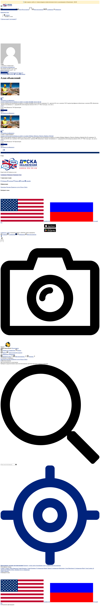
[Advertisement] (50, 32)
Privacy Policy (24, 187)
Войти (4, 352)
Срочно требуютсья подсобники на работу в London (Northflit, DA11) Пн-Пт (21, 101)
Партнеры (3, 187)
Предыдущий (5, 19)
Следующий (12, 19)
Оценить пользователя (8, 67)
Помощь (31, 356)
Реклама (8, 187)
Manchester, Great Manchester (70, 568)
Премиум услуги (15, 187)
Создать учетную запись (25, 152)
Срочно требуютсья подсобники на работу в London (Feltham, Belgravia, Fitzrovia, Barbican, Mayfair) (27, 136)
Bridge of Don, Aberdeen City (18, 569)
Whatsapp (4, 74)
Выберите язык (6, 356)
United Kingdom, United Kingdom (30, 568)
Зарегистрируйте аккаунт (15, 352)
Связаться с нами (5, 232)
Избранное (58, 9)
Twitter (17, 74)
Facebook (11, 74)
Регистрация (15, 348)
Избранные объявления (8, 354)
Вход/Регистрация (24, 9)
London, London (9, 568)
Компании (3, 12)
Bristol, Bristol (51, 568)
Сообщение (50, 9)
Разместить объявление (9, 9)
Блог (7, 12)
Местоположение (39, 9)
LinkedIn (28, 181)
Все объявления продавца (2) (15, 72)
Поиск (19, 350)
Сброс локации (5, 571)
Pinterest (23, 74)
